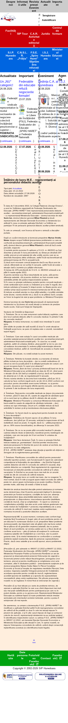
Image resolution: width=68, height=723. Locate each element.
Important (26, 76)
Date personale (22, 655)
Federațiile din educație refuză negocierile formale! (27, 88)
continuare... (7, 141)
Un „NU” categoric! (6, 83)
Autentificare (49, 20)
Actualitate (8, 76)
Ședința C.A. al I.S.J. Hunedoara (52, 83)
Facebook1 (57, 657)
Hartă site (10, 657)
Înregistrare (49, 15)
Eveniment (46, 76)
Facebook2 (34, 663)
